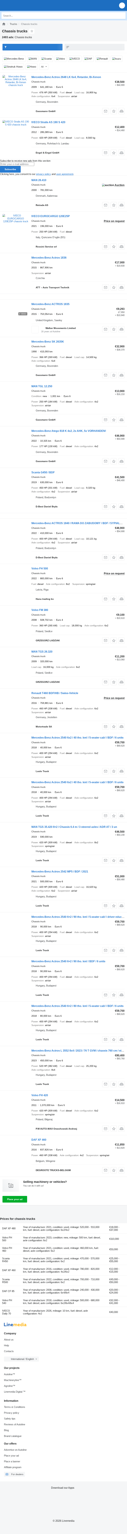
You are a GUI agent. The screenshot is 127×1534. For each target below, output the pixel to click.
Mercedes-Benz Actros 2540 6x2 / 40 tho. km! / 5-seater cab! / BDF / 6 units (77, 737)
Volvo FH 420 (39, 1095)
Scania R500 (6, 1281)
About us (9, 1339)
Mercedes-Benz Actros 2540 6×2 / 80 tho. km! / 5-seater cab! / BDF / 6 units (77, 1006)
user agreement (64, 174)
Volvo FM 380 (39, 610)
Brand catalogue (12, 1436)
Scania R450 (6, 1260)
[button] (122, 5)
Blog (6, 1430)
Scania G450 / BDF (43, 472)
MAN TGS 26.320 (41, 651)
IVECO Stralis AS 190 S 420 (48, 122)
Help (6, 1345)
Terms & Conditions (14, 1407)
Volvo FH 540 (7, 1301)
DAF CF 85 (8, 1291)
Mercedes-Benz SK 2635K (47, 341)
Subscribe (10, 169)
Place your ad (14, 1199)
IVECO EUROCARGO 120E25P (50, 216)
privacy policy (43, 174)
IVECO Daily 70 (6, 1312)
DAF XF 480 (9, 1228)
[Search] (122, 15)
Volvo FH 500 (39, 568)
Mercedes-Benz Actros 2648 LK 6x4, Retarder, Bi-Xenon (66, 77)
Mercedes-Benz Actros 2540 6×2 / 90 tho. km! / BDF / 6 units (68, 961)
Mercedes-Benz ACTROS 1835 (50, 304)
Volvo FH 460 (7, 1249)
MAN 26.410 (38, 180)
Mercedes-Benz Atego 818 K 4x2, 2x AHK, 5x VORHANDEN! (68, 431)
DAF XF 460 (38, 1139)
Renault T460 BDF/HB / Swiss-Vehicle (54, 693)
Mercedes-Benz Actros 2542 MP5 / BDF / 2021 (59, 871)
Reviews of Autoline (14, 1424)
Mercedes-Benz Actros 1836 (48, 257)
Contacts (9, 1351)
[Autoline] (4, 24)
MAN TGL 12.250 (41, 386)
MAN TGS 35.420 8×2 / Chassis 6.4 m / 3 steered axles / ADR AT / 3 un (74, 827)
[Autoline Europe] (21, 5)
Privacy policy (11, 1412)
